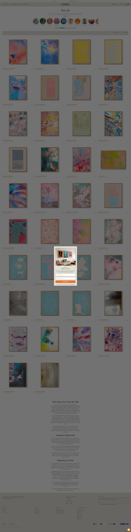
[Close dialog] (76, 248)
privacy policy (72, 284)
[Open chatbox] (128, 529)
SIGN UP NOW (65, 281)
